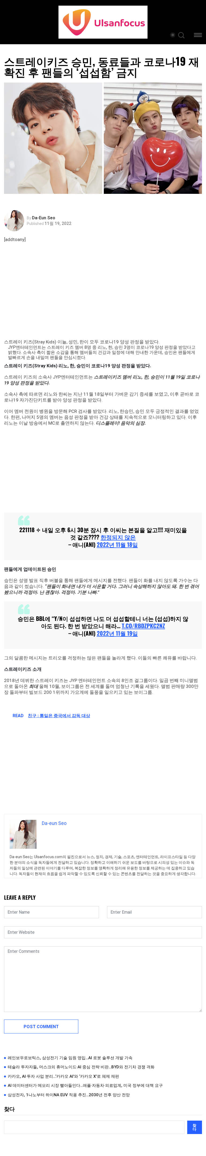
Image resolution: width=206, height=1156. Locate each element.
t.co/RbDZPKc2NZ (143, 625)
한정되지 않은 (118, 536)
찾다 (9, 1109)
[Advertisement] (104, 296)
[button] (198, 35)
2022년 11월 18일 (117, 544)
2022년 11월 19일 (117, 633)
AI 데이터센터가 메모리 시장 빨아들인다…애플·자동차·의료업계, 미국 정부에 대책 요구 (85, 1085)
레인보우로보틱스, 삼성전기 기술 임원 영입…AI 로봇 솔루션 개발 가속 (70, 1057)
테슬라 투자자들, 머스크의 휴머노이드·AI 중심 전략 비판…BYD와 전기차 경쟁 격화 (81, 1067)
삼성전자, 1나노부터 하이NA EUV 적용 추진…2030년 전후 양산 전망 (69, 1094)
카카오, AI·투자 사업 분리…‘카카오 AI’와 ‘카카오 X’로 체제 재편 (63, 1076)
